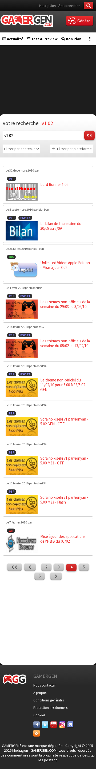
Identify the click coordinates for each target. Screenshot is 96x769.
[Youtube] (53, 724)
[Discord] (70, 724)
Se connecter (69, 5)
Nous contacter (44, 685)
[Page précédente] (30, 567)
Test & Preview (44, 38)
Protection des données (50, 707)
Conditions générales (48, 700)
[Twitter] (45, 724)
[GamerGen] (26, 21)
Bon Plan (73, 38)
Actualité (14, 38)
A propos (39, 693)
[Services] (36, 733)
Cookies (39, 715)
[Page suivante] (56, 576)
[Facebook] (36, 724)
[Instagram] (62, 724)
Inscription (47, 5)
